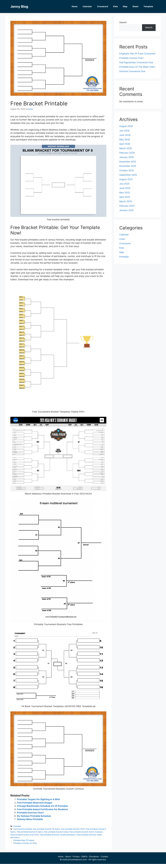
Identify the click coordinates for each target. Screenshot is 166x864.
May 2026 (124, 139)
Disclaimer (94, 856)
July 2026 (124, 130)
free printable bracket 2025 (73, 829)
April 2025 (124, 197)
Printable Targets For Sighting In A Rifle (38, 799)
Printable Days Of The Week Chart (137, 67)
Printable (17, 826)
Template (148, 6)
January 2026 (126, 157)
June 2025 (124, 188)
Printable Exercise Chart (30, 812)
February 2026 (127, 152)
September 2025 (128, 175)
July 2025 (124, 183)
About (68, 856)
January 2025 (126, 210)
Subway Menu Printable (30, 819)
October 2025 (126, 170)
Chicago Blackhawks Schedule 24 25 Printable (42, 806)
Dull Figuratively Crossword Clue (136, 62)
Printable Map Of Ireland (23, 840)
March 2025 (125, 201)
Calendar (87, 6)
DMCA (84, 856)
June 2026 (124, 135)
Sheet (136, 6)
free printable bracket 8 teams (30, 832)
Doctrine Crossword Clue (132, 71)
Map (125, 6)
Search (123, 22)
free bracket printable (22, 829)
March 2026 (125, 148)
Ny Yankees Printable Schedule (34, 816)
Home (75, 6)
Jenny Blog (19, 6)
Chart (122, 239)
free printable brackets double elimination (58, 835)
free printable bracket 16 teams (46, 829)
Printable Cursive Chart (131, 58)
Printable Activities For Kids (25, 843)
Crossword (102, 6)
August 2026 (126, 126)
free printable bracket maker (56, 832)
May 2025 (124, 192)
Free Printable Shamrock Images (34, 802)
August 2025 (126, 179)
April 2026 (124, 144)
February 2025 (126, 206)
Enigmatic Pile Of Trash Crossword (137, 53)
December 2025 (127, 161)
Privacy (76, 856)
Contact (104, 856)
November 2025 (127, 166)
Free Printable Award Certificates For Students (42, 809)
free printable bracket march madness (86, 832)
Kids (115, 6)
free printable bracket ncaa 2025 (24, 835)
